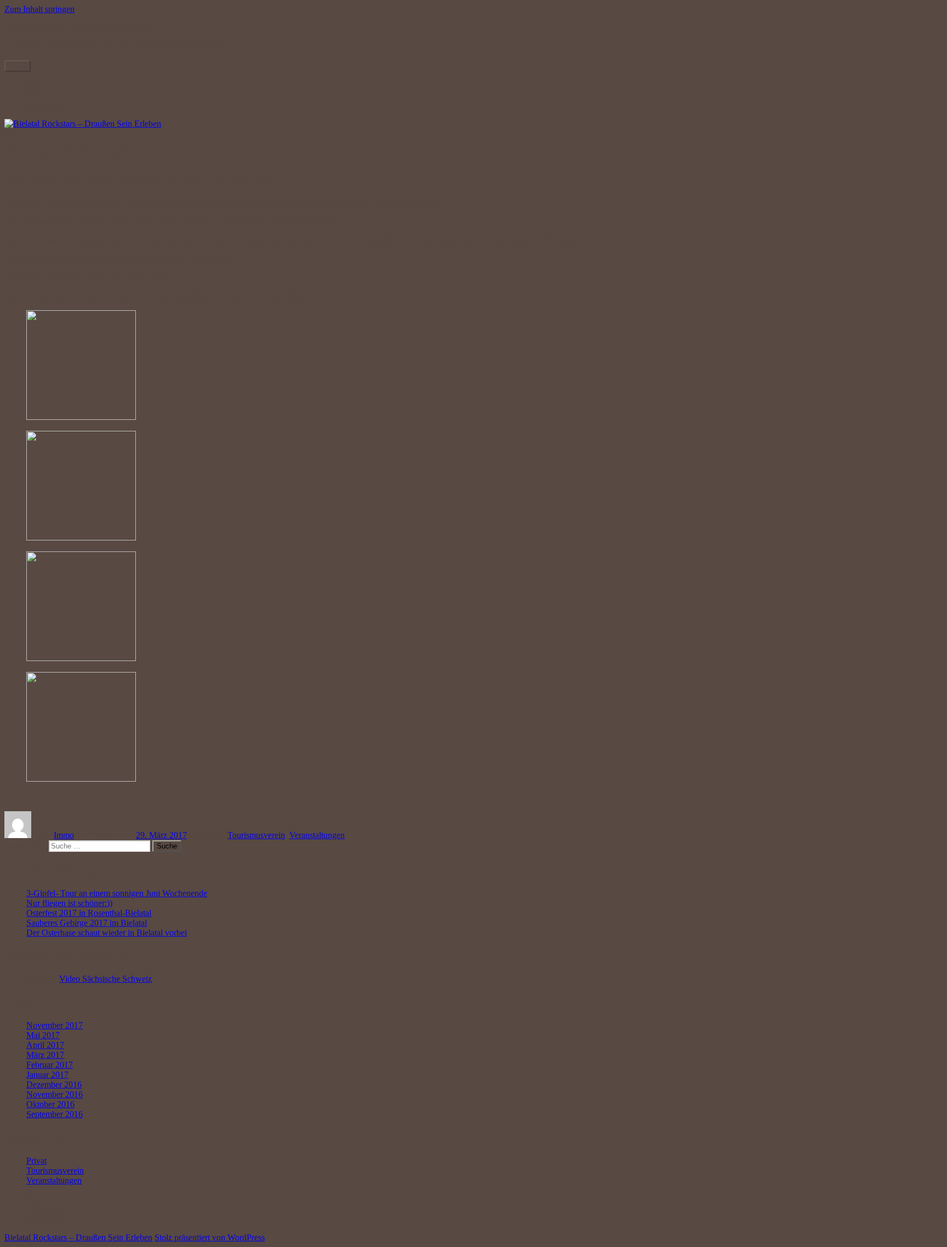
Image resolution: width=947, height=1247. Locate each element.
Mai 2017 (43, 1035)
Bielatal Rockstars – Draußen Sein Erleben (78, 27)
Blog (34, 85)
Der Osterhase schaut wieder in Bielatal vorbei (135, 180)
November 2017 (54, 1025)
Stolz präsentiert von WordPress (210, 1237)
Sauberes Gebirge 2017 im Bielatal (86, 922)
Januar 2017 (47, 1074)
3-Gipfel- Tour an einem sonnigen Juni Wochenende (116, 893)
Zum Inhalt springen (39, 9)
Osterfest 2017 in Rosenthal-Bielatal (88, 913)
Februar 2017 (49, 1064)
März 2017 (45, 1055)
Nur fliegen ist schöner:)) (69, 903)
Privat (36, 1160)
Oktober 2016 (50, 1104)
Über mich (44, 95)
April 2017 (45, 1045)
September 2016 (54, 1114)
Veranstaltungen (317, 835)
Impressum (45, 105)
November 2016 (54, 1094)
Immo (64, 835)
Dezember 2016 (54, 1084)
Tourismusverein (256, 835)
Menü (17, 66)
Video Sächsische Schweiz (105, 978)
